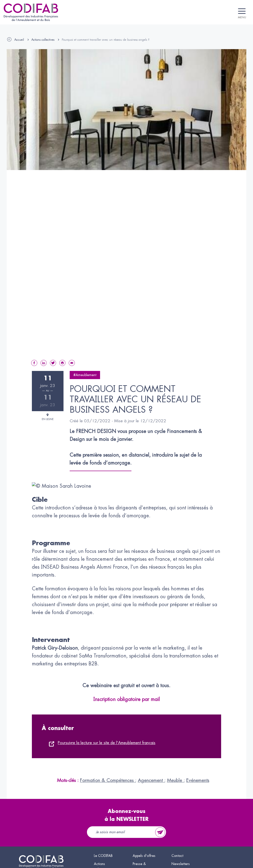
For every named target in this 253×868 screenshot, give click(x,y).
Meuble (175, 780)
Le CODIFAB (103, 855)
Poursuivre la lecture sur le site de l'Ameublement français (106, 743)
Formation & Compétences (107, 780)
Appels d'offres (144, 855)
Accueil (19, 39)
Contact (177, 855)
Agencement (151, 780)
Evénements (197, 780)
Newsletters (180, 864)
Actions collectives (42, 39)
